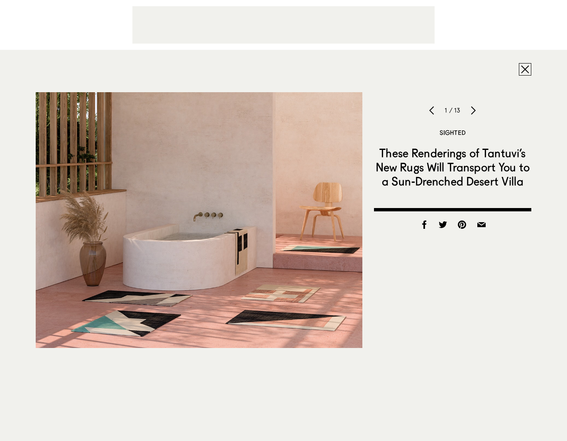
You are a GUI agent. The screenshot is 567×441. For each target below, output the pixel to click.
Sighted (453, 132)
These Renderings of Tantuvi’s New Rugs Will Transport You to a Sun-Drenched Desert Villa (453, 167)
